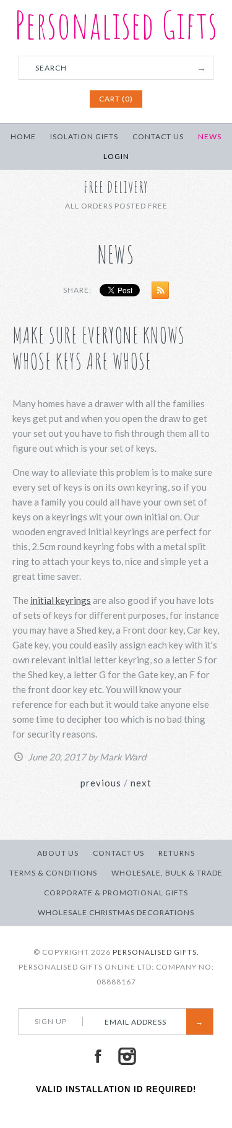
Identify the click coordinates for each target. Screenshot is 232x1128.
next (141, 782)
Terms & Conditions (53, 872)
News (209, 136)
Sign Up (51, 1021)
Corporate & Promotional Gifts (116, 892)
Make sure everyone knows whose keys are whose (98, 348)
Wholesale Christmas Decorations (116, 912)
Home (23, 136)
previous (100, 782)
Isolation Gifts (84, 136)
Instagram (126, 1056)
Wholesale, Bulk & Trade (167, 872)
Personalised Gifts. (156, 952)
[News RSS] (157, 293)
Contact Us (158, 136)
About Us (58, 853)
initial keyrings (60, 600)
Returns (176, 853)
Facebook (97, 1056)
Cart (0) (116, 98)
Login (116, 156)
